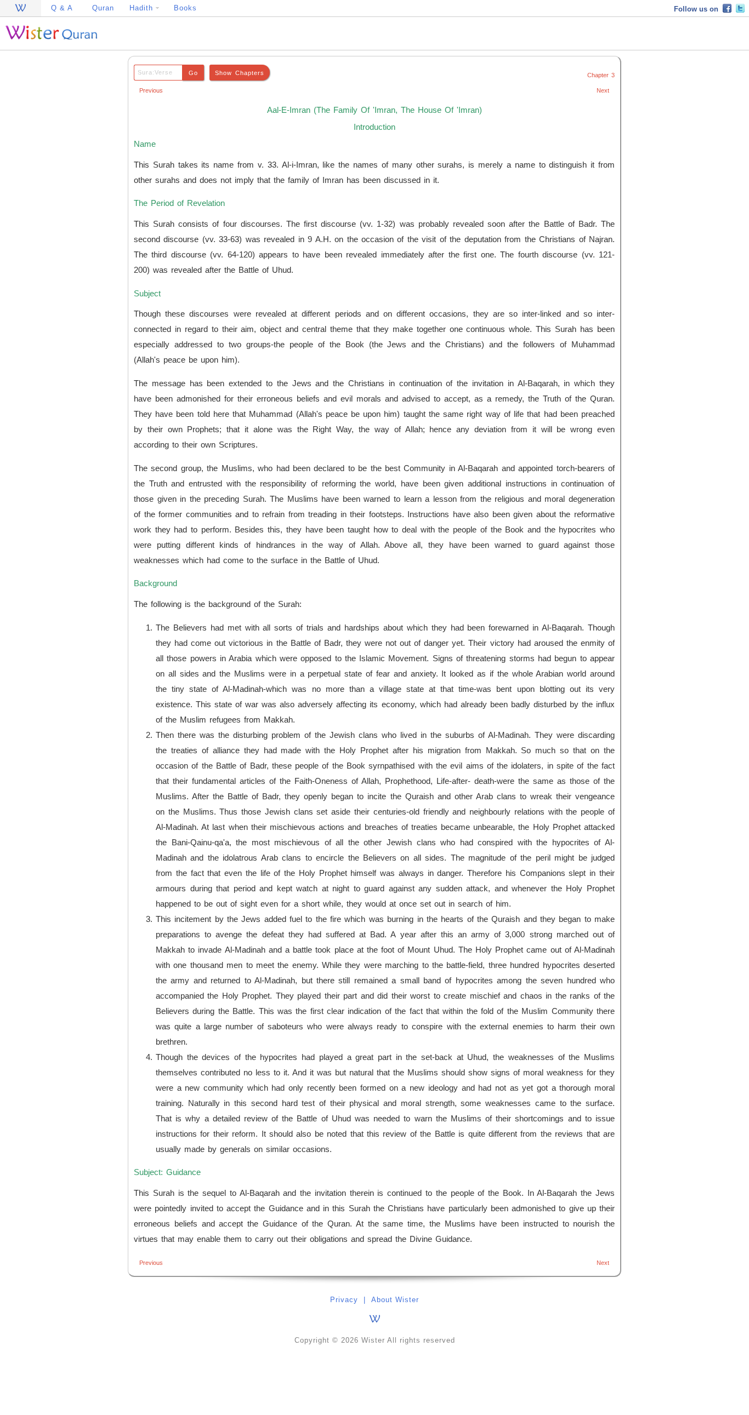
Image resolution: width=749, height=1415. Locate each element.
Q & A (62, 8)
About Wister (395, 1300)
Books (185, 8)
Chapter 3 (601, 75)
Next (603, 90)
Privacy (344, 1300)
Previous (151, 90)
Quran (103, 8)
